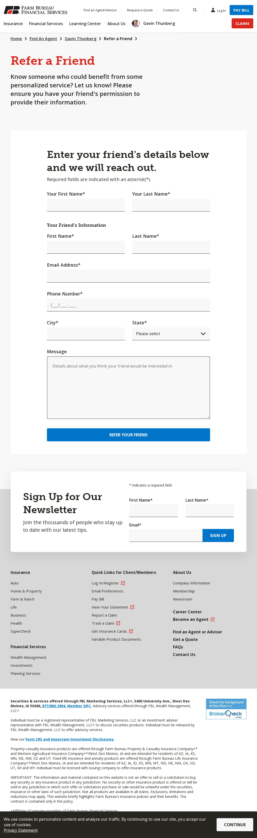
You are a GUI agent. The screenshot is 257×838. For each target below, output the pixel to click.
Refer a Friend (118, 38)
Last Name (145, 236)
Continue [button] (235, 824)
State (139, 323)
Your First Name (66, 194)
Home (16, 38)
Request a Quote (140, 10)
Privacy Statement (21, 830)
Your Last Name (151, 194)
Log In (221, 10)
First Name (60, 236)
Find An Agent (43, 38)
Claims (242, 23)
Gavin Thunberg (80, 38)
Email (135, 525)
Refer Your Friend (128, 435)
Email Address (64, 265)
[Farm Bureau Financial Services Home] (36, 10)
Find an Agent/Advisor (100, 10)
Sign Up (218, 535)
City (52, 323)
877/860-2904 (53, 705)
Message (57, 351)
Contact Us (171, 10)
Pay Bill (241, 10)
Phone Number (65, 294)
